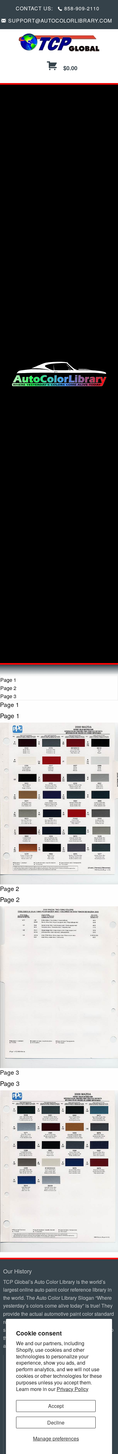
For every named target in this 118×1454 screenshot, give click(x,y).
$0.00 (69, 68)
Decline (56, 1422)
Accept (56, 1405)
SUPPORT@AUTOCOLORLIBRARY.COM (60, 20)
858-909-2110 (81, 8)
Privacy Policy (72, 1389)
